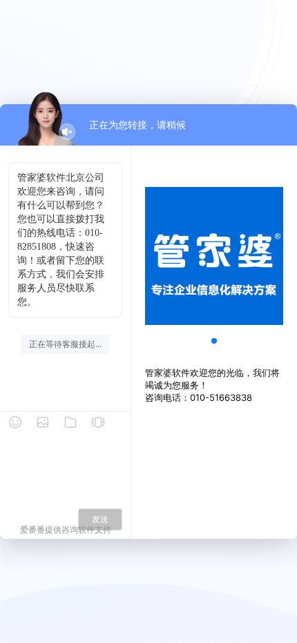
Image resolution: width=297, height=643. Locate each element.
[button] (214, 341)
